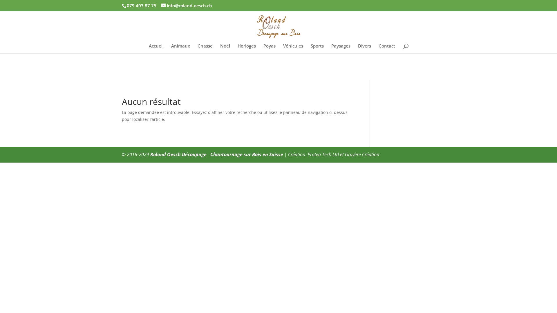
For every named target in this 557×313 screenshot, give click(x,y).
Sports (317, 46)
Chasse (205, 46)
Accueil (156, 46)
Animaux (180, 46)
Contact (387, 46)
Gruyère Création (362, 154)
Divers (364, 46)
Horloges (247, 46)
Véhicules (293, 46)
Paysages (340, 46)
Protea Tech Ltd (323, 154)
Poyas (269, 46)
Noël (225, 46)
